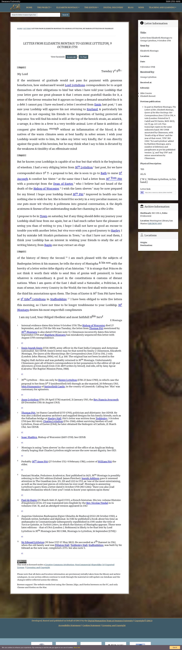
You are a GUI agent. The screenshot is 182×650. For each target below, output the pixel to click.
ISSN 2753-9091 (173, 1)
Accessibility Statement (69, 625)
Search (65, 15)
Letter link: (145, 189)
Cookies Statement (91, 625)
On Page (83, 57)
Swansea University (11, 1)
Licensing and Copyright (38, 567)
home (19, 28)
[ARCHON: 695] (155, 223)
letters (26, 28)
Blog (130, 7)
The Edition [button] (90, 7)
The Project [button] (43, 7)
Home (29, 7)
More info (77, 647)
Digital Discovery (113, 7)
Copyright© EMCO (143, 620)
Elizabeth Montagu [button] (67, 7)
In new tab (71, 57)
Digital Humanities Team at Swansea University (110, 620)
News (141, 7)
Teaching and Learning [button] (162, 7)
